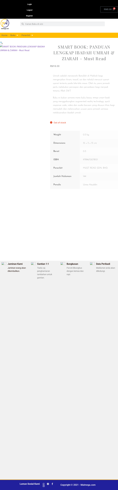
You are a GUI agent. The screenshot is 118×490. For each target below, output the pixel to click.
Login (29, 4)
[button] (14, 35)
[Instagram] (44, 486)
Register (29, 16)
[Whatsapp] (44, 484)
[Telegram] (48, 484)
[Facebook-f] (52, 484)
